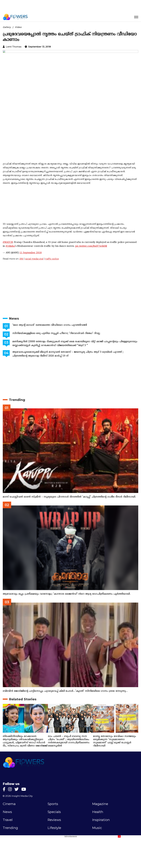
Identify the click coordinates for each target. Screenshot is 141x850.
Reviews (54, 820)
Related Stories (22, 699)
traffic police (52, 258)
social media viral (34, 258)
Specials (54, 812)
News (14, 318)
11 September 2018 (31, 252)
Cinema (9, 804)
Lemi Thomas (13, 46)
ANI (21, 258)
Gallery (7, 27)
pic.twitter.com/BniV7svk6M (91, 246)
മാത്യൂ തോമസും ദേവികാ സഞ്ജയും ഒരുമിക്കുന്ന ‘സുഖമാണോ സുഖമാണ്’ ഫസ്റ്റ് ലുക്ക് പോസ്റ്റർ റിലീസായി (114, 741)
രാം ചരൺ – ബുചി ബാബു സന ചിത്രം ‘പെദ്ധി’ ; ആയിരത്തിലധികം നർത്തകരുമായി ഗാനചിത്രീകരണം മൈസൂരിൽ (69, 741)
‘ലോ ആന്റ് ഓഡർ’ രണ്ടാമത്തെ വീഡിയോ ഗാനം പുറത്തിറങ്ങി (49, 325)
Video (18, 27)
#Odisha (10, 246)
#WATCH (8, 242)
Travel (8, 820)
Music (97, 828)
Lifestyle (54, 828)
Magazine (100, 804)
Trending (17, 400)
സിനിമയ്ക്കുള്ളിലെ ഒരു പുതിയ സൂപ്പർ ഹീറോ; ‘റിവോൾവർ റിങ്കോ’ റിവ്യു (56, 333)
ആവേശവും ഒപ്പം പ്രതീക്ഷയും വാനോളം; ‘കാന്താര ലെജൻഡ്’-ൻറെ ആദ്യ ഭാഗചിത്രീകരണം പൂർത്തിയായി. (66, 594)
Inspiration (101, 820)
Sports (53, 804)
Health (97, 812)
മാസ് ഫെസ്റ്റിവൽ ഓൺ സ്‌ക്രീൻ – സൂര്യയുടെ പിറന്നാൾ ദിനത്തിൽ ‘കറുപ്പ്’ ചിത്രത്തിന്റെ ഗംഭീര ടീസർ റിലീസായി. (69, 496)
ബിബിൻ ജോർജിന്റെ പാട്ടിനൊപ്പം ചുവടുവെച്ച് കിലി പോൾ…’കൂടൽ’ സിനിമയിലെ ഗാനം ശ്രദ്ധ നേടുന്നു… (65, 691)
